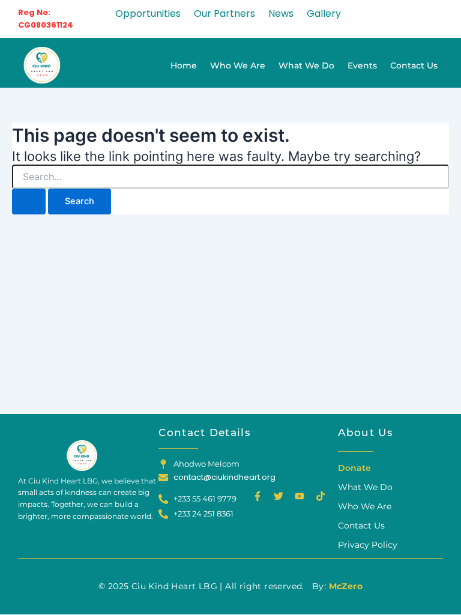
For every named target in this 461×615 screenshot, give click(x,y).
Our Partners (224, 13)
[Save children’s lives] (41, 65)
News (281, 13)
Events (362, 65)
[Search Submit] (29, 201)
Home (183, 65)
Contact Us (414, 65)
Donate (354, 467)
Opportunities (148, 13)
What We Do (306, 65)
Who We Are (237, 65)
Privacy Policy (367, 544)
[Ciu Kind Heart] (81, 455)
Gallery (324, 13)
